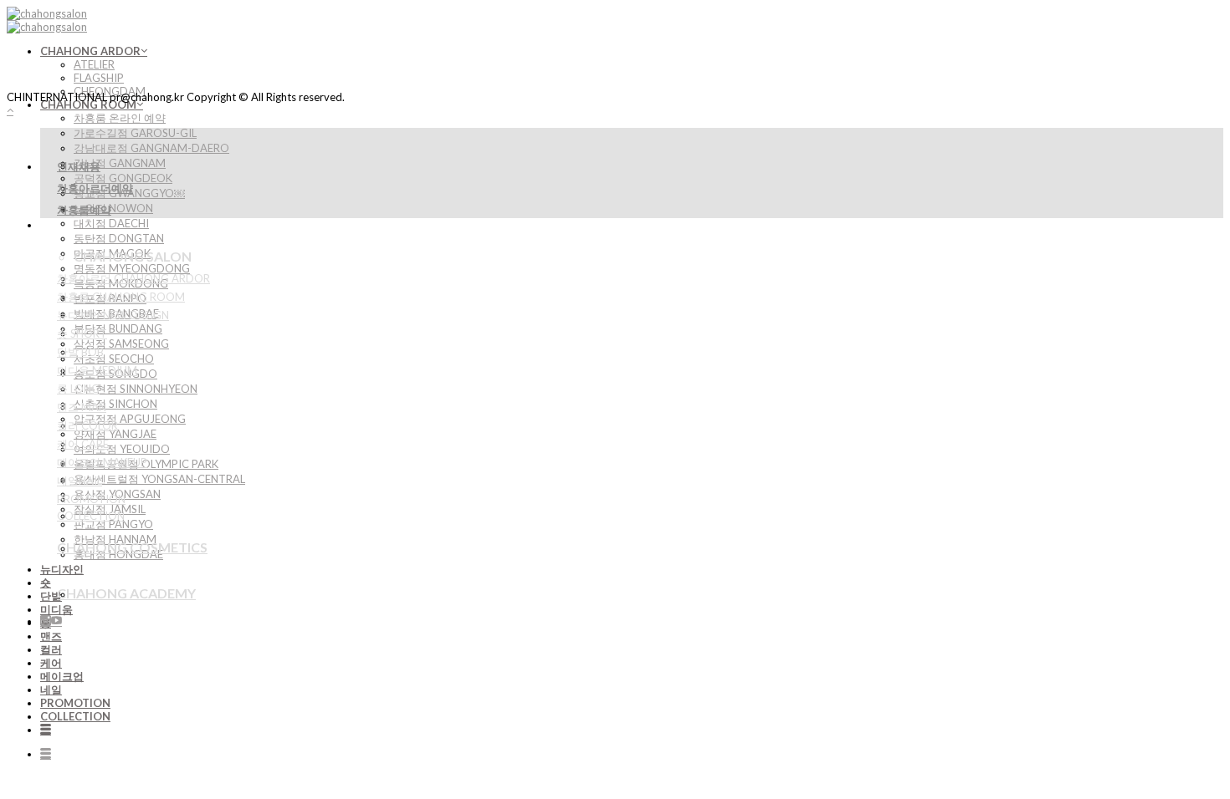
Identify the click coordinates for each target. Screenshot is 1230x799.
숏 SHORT (82, 333)
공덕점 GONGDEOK (123, 178)
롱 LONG (78, 388)
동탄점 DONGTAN (119, 238)
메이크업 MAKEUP (102, 462)
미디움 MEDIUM (97, 370)
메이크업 (62, 676)
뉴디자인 (62, 569)
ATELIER (94, 64)
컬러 (51, 649)
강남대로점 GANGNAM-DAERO (151, 148)
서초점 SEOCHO (114, 358)
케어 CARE (83, 443)
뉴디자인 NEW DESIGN (113, 315)
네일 (51, 689)
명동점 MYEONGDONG (132, 268)
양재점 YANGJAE (115, 433)
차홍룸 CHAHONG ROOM (121, 296)
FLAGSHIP (99, 77)
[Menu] (45, 729)
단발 (51, 596)
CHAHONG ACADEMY (126, 593)
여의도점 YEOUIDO (122, 448)
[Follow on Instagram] (45, 621)
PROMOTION (75, 703)
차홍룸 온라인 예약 (120, 118)
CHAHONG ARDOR (90, 51)
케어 (51, 662)
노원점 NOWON (113, 208)
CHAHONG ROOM (88, 104)
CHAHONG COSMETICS (132, 547)
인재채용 (78, 166)
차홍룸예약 (84, 209)
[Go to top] (10, 110)
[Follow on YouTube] (56, 621)
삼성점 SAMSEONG (121, 343)
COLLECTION (75, 716)
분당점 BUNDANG (118, 328)
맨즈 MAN (81, 407)
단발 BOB (80, 352)
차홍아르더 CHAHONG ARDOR (133, 278)
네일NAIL (79, 480)
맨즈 (51, 636)
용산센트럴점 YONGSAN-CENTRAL (159, 479)
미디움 (56, 609)
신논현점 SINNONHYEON (135, 388)
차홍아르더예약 (95, 188)
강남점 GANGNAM (120, 163)
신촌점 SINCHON (115, 403)
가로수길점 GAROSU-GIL (135, 133)
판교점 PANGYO (113, 524)
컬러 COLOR (87, 425)
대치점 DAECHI (111, 223)
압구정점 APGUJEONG (130, 418)
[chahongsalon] (47, 20)
